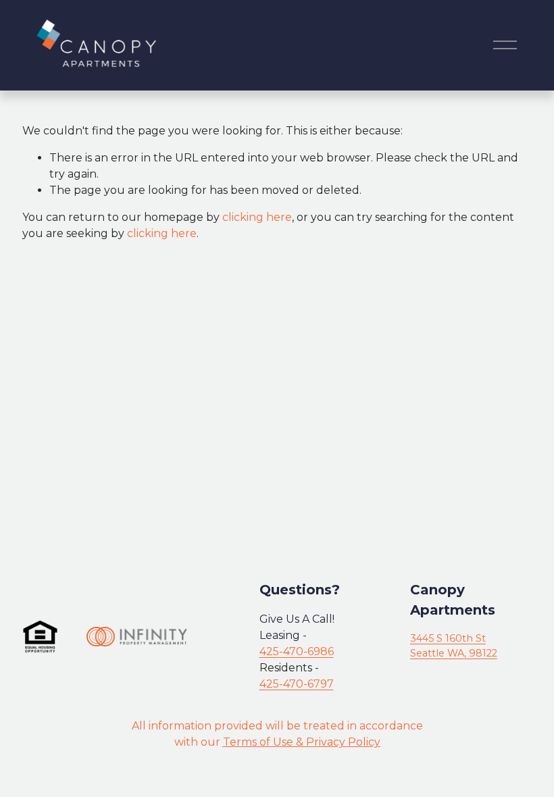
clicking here (257, 217)
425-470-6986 (296, 651)
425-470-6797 (296, 683)
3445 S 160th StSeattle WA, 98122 (453, 645)
